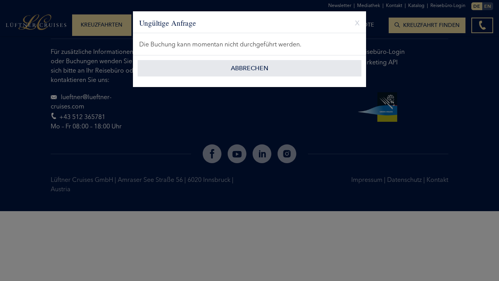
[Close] (354, 22)
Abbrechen (249, 68)
